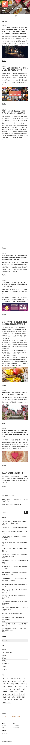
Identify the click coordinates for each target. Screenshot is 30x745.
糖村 (13, 694)
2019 (4, 678)
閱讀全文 (4, 61)
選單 (16, 16)
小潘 (4, 686)
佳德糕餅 (14, 681)
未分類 (3, 669)
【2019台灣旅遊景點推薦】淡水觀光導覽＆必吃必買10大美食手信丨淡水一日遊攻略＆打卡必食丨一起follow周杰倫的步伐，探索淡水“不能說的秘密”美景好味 (14, 30)
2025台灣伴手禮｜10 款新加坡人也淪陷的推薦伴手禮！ (15, 531)
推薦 (18, 689)
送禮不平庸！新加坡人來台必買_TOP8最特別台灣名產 (14, 527)
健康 (19, 681)
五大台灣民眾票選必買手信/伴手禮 (12, 473)
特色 (3, 727)
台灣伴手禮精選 (16, 727)
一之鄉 (16, 678)
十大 (23, 681)
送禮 (23, 697)
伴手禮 (4, 681)
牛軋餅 (4, 694)
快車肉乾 (5, 689)
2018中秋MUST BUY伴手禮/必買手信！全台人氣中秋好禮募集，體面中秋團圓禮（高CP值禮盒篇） (14, 284)
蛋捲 (9, 697)
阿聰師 (4, 699)
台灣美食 (4, 661)
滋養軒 (16, 691)
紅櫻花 (17, 694)
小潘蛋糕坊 (9, 686)
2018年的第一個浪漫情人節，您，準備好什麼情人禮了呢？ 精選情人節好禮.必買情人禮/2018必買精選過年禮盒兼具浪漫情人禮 (15, 433)
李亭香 (22, 689)
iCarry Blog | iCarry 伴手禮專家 (14, 9)
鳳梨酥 (21, 699)
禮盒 (9, 694)
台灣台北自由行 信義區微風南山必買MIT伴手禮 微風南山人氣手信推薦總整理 (14, 112)
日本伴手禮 (4, 664)
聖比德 (22, 694)
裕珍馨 (18, 697)
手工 (14, 689)
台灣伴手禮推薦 (5, 652)
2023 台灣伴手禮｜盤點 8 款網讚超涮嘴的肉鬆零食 (14, 613)
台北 (4, 683)
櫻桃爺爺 (5, 691)
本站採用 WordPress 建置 (7, 741)
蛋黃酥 (13, 697)
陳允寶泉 (16, 699)
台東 (8, 683)
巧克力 (15, 686)
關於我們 (4, 725)
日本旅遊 (4, 666)
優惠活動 (4, 649)
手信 (10, 689)
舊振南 (4, 697)
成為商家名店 (5, 733)
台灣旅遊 (4, 655)
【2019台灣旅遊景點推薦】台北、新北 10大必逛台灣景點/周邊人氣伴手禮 (15, 69)
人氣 (24, 678)
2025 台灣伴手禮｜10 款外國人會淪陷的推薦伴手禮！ (14, 624)
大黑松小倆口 (23, 683)
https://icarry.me (17, 504)
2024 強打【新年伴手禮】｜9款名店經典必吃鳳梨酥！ (14, 584)
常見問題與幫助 (16, 725)
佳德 (9, 681)
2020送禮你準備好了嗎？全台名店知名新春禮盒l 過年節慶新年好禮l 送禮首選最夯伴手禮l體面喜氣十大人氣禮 (14, 257)
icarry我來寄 (10, 678)
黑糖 (9, 702)
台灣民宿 (4, 658)
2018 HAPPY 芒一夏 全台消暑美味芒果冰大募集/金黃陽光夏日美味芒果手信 (14, 323)
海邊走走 (11, 691)
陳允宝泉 (10, 699)
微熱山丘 (21, 686)
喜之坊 (16, 683)
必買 (26, 686)
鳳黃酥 (4, 702)
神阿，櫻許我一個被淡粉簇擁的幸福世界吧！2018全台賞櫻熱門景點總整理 (14, 393)
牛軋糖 (21, 691)
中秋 (20, 678)
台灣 (12, 683)
